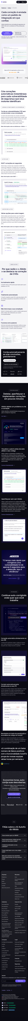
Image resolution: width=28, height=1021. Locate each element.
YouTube (8, 990)
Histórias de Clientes (19, 888)
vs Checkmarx (5, 960)
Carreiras (4, 883)
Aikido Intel (17, 898)
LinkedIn (4, 990)
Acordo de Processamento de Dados (20, 952)
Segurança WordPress (19, 918)
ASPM (16, 910)
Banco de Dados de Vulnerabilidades (19, 883)
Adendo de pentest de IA (20, 955)
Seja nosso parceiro (6, 887)
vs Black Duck (5, 966)
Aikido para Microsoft (19, 922)
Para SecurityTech (5, 910)
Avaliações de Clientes (19, 896)
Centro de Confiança (19, 966)
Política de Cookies (19, 944)
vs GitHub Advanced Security (6, 955)
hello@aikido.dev (18, 961)
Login (18, 2)
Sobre (3, 881)
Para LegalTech (5, 912)
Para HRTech (4, 915)
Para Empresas (5, 919)
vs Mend (3, 948)
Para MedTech (5, 906)
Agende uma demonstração (10, 364)
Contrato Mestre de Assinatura (19, 949)
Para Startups (5, 921)
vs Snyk (3, 944)
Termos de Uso (18, 946)
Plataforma (3, 7)
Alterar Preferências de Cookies (19, 971)
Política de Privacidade (19, 942)
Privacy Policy (19, 985)
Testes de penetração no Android (20, 927)
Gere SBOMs (17, 916)
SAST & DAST (18, 908)
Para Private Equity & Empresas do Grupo (6, 924)
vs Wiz (3, 946)
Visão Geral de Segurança (20, 968)
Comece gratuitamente (9, 360)
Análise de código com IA (20, 932)
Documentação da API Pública (19, 880)
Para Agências (5, 917)
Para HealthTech (5, 904)
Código (9, 7)
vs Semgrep (4, 962)
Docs (16, 877)
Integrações (17, 890)
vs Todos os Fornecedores (7, 942)
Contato (3, 885)
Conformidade (18, 906)
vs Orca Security (5, 950)
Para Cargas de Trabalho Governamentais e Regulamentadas (7, 935)
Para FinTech (4, 908)
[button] (24, 2)
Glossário (17, 892)
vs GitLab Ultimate (6, 958)
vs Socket (4, 969)
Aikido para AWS (18, 924)
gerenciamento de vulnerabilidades (18, 913)
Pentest (16, 904)
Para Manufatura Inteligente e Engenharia (7, 931)
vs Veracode (4, 952)
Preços (3, 879)
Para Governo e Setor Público (6, 927)
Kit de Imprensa (18, 894)
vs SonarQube (5, 964)
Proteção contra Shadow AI (20, 930)
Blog (16, 886)
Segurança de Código (19, 920)
